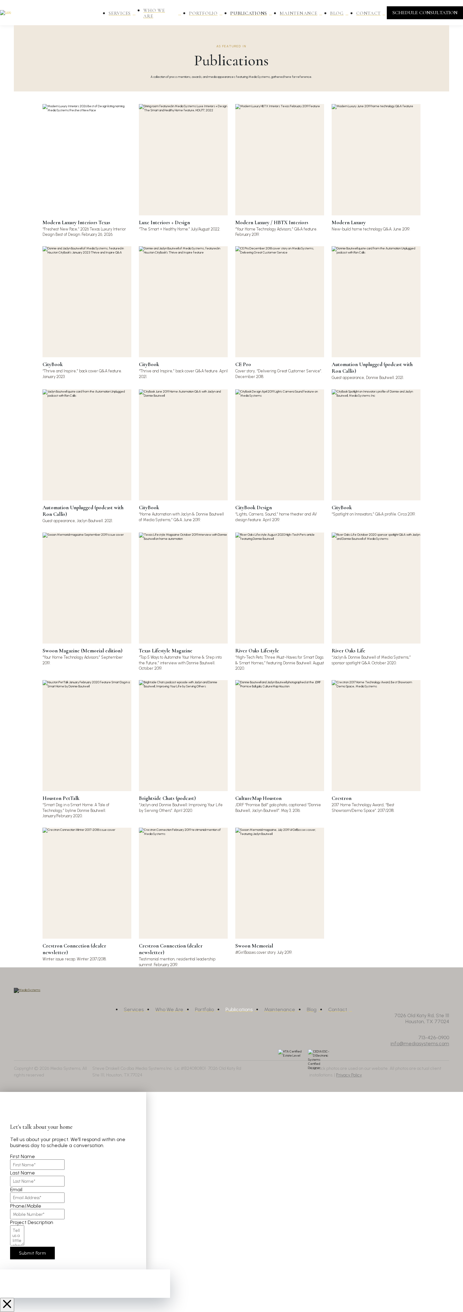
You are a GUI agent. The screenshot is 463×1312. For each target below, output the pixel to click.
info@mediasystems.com (420, 1044)
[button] (425, 12)
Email (16, 1189)
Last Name (22, 1173)
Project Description (31, 1222)
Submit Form (32, 1253)
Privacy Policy (349, 1075)
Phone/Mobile (25, 1206)
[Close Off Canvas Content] (7, 1305)
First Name (22, 1156)
